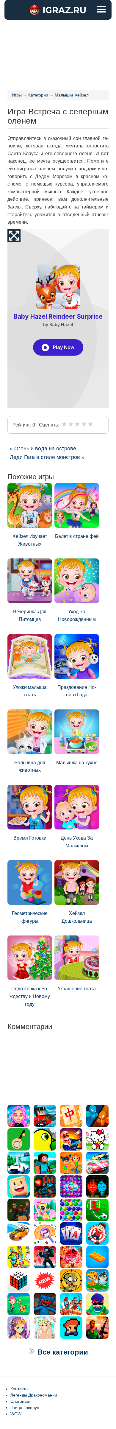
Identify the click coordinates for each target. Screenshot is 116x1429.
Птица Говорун (24, 1407)
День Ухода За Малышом (77, 841)
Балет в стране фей (77, 536)
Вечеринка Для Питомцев (29, 615)
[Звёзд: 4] (84, 424)
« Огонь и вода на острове (43, 449)
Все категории (61, 1352)
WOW (15, 1413)
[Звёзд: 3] (77, 424)
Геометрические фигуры (30, 917)
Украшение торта (77, 988)
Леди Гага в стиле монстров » (47, 457)
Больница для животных (29, 766)
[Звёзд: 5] (90, 424)
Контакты (19, 1388)
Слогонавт (20, 1401)
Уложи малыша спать (30, 691)
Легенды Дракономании (33, 1395)
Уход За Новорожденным (77, 615)
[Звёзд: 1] (64, 424)
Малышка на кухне (77, 762)
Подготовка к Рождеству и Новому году (30, 996)
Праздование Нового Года (76, 691)
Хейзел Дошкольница (77, 917)
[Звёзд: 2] (71, 424)
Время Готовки (29, 837)
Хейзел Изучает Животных (29, 540)
